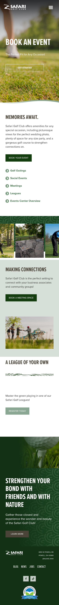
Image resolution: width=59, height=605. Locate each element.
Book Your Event (18, 157)
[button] (29, 241)
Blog (15, 566)
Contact (41, 566)
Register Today (17, 411)
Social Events (18, 178)
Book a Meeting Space (21, 297)
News (24, 566)
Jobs (31, 566)
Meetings (16, 186)
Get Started (25, 67)
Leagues (15, 193)
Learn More (17, 533)
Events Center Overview (25, 201)
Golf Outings (18, 170)
